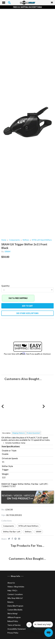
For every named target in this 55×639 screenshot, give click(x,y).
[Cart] (52, 4)
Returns (10, 602)
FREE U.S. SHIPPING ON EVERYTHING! (27, 7)
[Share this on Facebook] (12, 539)
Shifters (26, 240)
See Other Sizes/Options (27, 313)
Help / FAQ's (12, 590)
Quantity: (5, 286)
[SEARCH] (9, 2)
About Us (11, 583)
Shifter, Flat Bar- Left (11, 531)
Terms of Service (13, 625)
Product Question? (33, 433)
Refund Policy (12, 621)
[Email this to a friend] (18, 539)
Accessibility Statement (16, 629)
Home (3, 240)
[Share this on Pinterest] (15, 539)
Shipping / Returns (18, 433)
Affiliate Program (14, 617)
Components (14, 240)
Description (6, 433)
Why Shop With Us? (15, 598)
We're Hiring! (12, 613)
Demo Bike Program (15, 606)
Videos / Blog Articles (15, 587)
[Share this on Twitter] (8, 539)
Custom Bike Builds (14, 610)
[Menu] (3, 3)
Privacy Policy (12, 633)
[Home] (27, 2)
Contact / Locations (15, 594)
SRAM (7, 251)
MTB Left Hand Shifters (42, 240)
